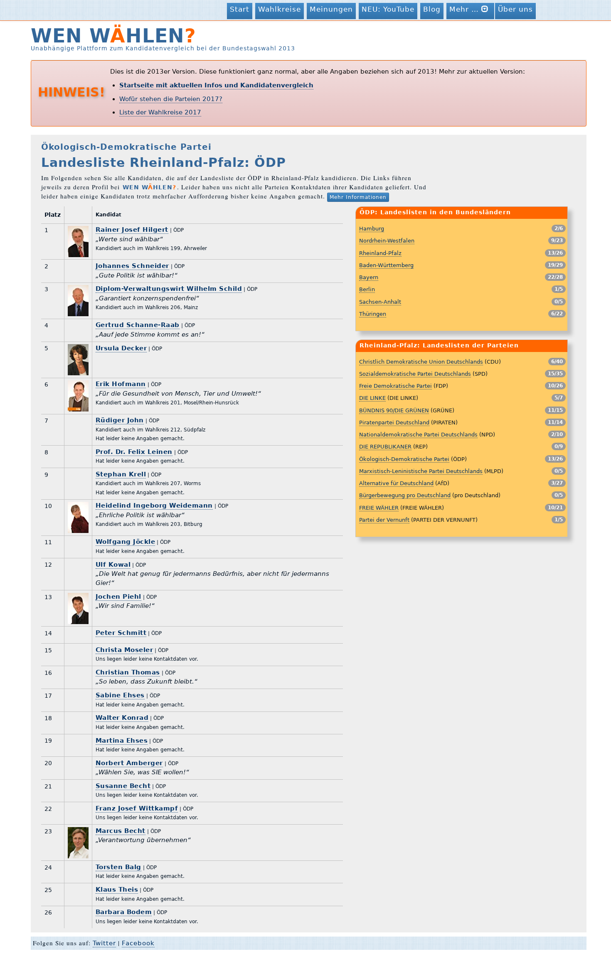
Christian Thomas (128, 672)
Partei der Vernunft (384, 520)
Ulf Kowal (113, 564)
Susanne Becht (123, 786)
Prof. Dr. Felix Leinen (134, 452)
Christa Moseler (124, 650)
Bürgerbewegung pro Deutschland (405, 495)
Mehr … (465, 9)
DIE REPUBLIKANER (385, 447)
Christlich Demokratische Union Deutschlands (421, 362)
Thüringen (372, 314)
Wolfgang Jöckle (125, 541)
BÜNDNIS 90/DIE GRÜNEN (394, 410)
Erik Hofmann (121, 384)
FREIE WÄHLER (379, 508)
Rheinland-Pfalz (380, 253)
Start (239, 9)
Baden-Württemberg (386, 265)
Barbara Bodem (124, 912)
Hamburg (371, 229)
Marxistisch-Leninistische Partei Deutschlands (421, 471)
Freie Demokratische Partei (395, 386)
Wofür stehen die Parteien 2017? (170, 99)
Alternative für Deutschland (396, 483)
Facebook (138, 943)
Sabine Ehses (120, 695)
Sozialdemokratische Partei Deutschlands (415, 374)
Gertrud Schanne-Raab (138, 325)
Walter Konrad (122, 717)
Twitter (104, 943)
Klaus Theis (117, 889)
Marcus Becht (120, 831)
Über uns (515, 9)
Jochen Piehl (118, 596)
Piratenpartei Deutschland (394, 422)
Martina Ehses (122, 740)
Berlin (367, 289)
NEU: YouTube (388, 9)
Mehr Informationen (358, 197)
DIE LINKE (372, 398)
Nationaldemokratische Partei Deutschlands (418, 434)
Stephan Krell (121, 474)
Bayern (368, 277)
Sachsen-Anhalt (380, 302)
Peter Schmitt (121, 633)
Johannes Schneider (132, 266)
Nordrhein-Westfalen (386, 241)
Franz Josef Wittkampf (137, 808)
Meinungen (331, 9)
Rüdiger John (120, 420)
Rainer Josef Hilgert (132, 229)
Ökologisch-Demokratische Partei (404, 459)
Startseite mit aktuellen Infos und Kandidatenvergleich (216, 85)
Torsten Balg (118, 867)
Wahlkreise (279, 9)
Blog (432, 9)
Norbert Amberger (129, 763)
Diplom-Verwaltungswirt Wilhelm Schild (169, 288)
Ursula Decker (121, 348)
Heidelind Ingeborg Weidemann (154, 505)
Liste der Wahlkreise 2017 (160, 112)
